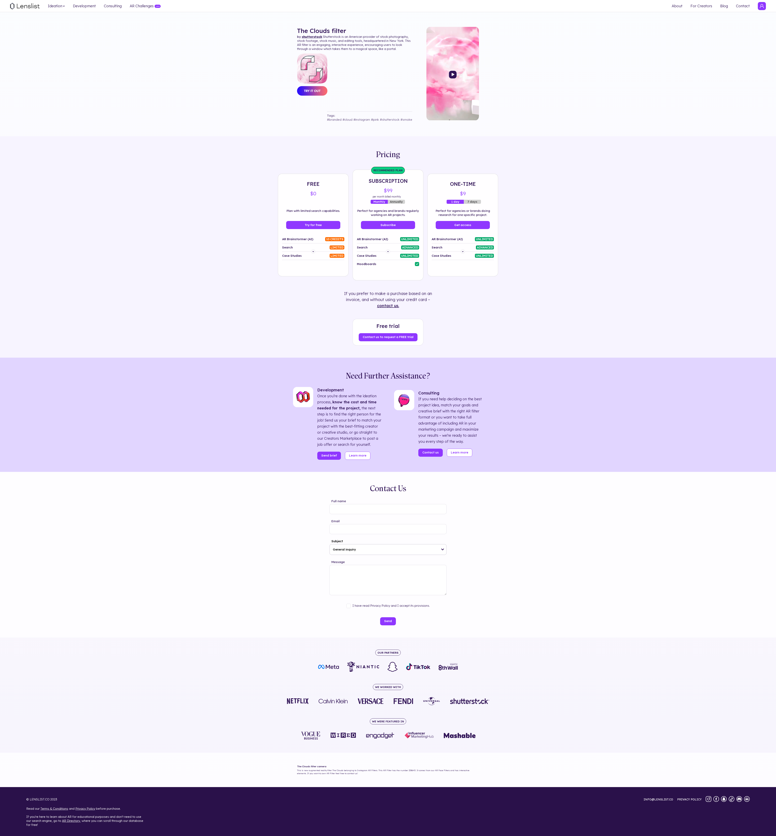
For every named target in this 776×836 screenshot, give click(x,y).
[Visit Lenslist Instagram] (708, 799)
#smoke (406, 120)
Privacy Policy (85, 809)
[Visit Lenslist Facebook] (716, 799)
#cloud (347, 120)
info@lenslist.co (658, 799)
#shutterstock (390, 120)
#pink (375, 120)
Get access (462, 225)
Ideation (55, 6)
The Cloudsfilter (321, 31)
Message (338, 562)
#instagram (361, 120)
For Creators (701, 6)
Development (84, 6)
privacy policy (689, 799)
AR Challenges (142, 6)
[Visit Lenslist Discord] (739, 799)
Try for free (313, 225)
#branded (334, 120)
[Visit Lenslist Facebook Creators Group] (747, 799)
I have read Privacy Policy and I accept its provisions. (391, 606)
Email (335, 521)
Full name (338, 501)
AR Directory (71, 821)
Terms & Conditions (54, 809)
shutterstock (312, 37)
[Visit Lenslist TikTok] (731, 799)
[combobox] (388, 549)
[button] (442, 550)
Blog (724, 6)
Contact (743, 6)
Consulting (113, 6)
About (677, 6)
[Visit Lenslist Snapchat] (724, 799)
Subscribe (388, 225)
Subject (337, 541)
